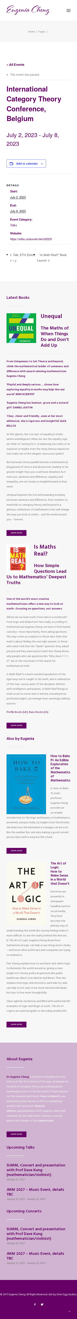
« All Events (15, 64)
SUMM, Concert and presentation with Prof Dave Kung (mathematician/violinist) (36, 1170)
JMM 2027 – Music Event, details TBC (35, 1192)
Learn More (16, 533)
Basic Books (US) (38, 712)
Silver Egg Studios (66, 1294)
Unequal (51, 316)
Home (31, 32)
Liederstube (45, 1120)
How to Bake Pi (50, 1096)
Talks (13, 225)
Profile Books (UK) (17, 712)
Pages (41, 32)
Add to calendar (27, 163)
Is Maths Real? (45, 550)
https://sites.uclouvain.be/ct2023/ (31, 239)
